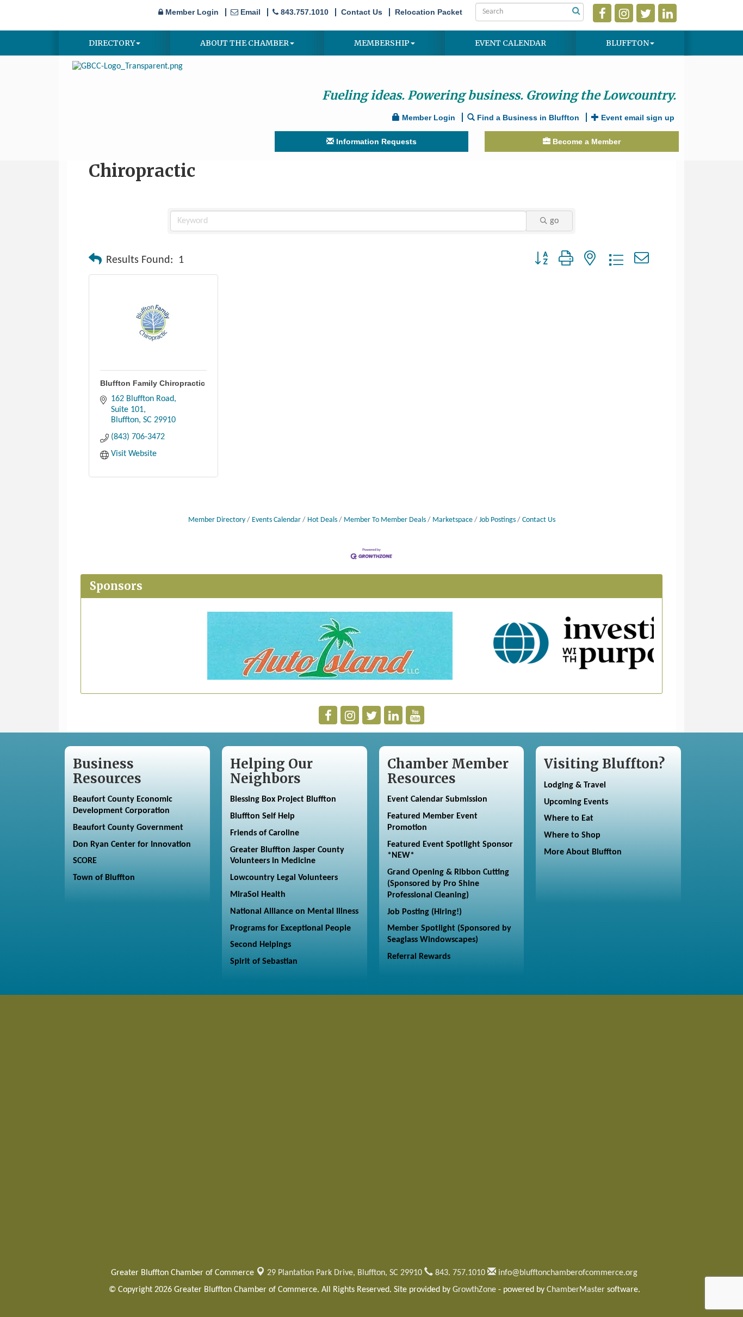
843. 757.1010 (459, 1273)
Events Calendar (276, 520)
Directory (112, 43)
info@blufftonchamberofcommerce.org (566, 1273)
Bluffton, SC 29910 (344, 1273)
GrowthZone (474, 1289)
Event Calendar (510, 43)
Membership (382, 43)
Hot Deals (322, 520)
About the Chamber (244, 43)
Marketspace (452, 520)
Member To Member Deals (385, 520)
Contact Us (538, 520)
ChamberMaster (576, 1289)
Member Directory (216, 520)
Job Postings (497, 520)
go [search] (554, 221)
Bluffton (627, 43)
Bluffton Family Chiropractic (152, 383)
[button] (95, 260)
